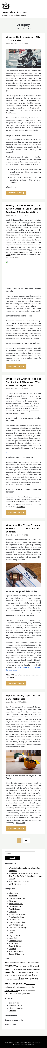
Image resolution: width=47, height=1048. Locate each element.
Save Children (15, 946)
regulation (11, 990)
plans (28, 984)
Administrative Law (17, 898)
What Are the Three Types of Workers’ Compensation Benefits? (23, 528)
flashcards (13, 975)
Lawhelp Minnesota (17, 884)
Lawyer (12, 930)
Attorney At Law (16, 903)
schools (27, 991)
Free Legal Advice (16, 917)
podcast (32, 984)
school (21, 990)
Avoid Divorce (15, 906)
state (19, 994)
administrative (15, 963)
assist (36, 963)
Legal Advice (14, 935)
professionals (10, 987)
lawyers (33, 978)
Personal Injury (15, 940)
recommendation (28, 987)
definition (37, 969)
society (15, 994)
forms (19, 975)
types (24, 994)
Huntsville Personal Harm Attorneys (24, 873)
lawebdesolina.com (15, 12)
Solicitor (12, 948)
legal (8, 983)
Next (26, 840)
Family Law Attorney (17, 914)
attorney (10, 966)
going (24, 975)
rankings (19, 987)
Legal (11, 933)
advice (24, 962)
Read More (11, 187)
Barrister (13, 911)
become (19, 969)
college (25, 969)
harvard (29, 975)
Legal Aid (13, 938)
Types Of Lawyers (16, 954)
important (16, 979)
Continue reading (16, 193)
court (31, 969)
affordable (30, 963)
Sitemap (12, 1011)
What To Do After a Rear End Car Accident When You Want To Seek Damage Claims (23, 382)
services (8, 993)
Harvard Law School (17, 922)
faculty (35, 972)
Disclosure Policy (16, 1008)
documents (23, 972)
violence (29, 994)
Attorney (13, 901)
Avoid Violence (15, 909)
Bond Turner (10, 113)
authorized (33, 966)
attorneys (21, 966)
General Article (15, 919)
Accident (13, 896)
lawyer (24, 978)
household (8, 979)
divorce (14, 972)
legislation (19, 983)
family (7, 975)
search (32, 991)
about (7, 962)
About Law (13, 893)
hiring (35, 975)
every (30, 972)
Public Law (13, 943)
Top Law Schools (16, 951)
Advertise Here (15, 1005)
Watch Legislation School (19, 881)
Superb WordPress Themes (23, 1044)
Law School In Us (16, 925)
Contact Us (14, 1003)
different (8, 972)
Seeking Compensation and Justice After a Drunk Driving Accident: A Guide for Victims (23, 209)
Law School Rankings (18, 927)
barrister (12, 969)
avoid (7, 969)
